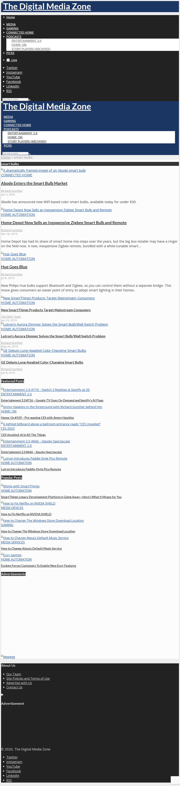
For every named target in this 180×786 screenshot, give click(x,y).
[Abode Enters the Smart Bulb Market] (43, 170)
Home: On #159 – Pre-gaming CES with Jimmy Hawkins (37, 417)
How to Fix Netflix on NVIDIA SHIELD (26, 514)
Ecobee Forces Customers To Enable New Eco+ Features (38, 565)
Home (10, 17)
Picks (10, 53)
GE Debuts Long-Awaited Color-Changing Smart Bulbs (42, 362)
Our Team (13, 674)
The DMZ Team (11, 316)
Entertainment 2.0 (26, 41)
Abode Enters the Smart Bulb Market (34, 183)
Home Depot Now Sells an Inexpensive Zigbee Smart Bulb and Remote (64, 222)
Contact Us (14, 687)
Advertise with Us (19, 683)
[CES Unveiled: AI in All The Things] (51, 424)
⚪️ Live (11, 60)
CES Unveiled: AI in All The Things (23, 435)
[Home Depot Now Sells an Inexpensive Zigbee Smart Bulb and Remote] (56, 210)
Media (11, 24)
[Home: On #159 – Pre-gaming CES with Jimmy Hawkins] (51, 407)
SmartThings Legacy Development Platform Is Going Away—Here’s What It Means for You (61, 497)
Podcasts (13, 36)
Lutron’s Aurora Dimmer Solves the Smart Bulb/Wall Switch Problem (53, 336)
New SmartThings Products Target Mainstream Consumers (46, 310)
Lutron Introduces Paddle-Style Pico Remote (31, 469)
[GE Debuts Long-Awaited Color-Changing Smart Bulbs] (43, 350)
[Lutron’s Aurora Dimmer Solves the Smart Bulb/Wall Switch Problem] (54, 324)
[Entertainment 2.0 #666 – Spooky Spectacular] (35, 441)
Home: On (19, 45)
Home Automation (18, 214)
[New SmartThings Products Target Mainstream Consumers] (48, 298)
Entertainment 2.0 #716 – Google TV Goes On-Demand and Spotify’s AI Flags (52, 400)
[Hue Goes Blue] (13, 254)
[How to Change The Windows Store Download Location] (42, 520)
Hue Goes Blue (14, 266)
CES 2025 (8, 428)
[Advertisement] (80, 632)
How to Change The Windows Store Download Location (38, 531)
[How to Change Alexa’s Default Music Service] (35, 538)
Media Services (13, 542)
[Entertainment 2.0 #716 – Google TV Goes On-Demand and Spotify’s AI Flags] (45, 389)
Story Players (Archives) (31, 49)
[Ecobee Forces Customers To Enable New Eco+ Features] (11, 555)
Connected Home (20, 32)
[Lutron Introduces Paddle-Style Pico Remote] (34, 458)
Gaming (12, 28)
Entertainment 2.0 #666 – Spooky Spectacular (31, 452)
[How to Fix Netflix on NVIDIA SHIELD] (28, 503)
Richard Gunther (12, 191)
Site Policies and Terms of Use (28, 678)
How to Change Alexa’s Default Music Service (31, 548)
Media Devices (12, 507)
